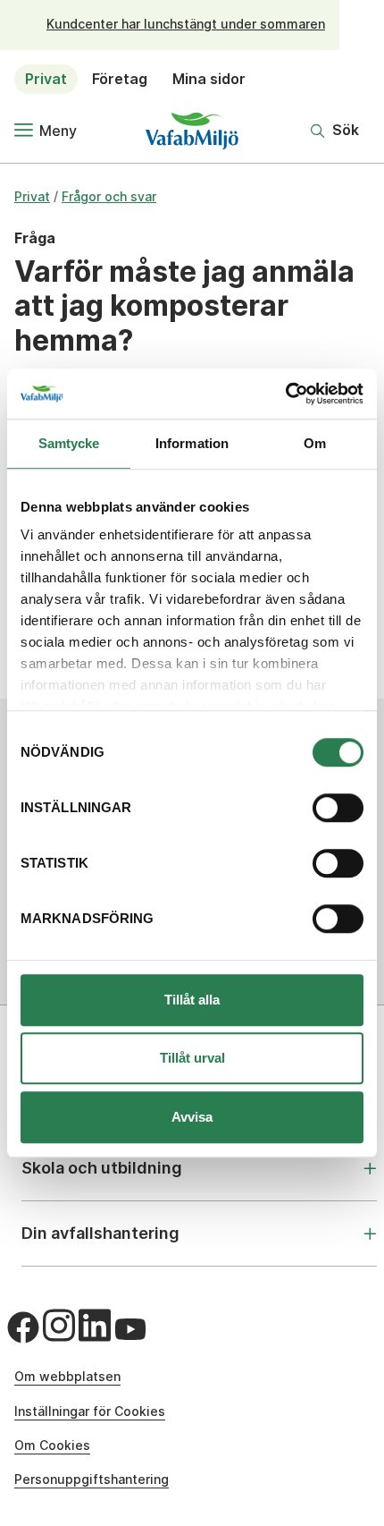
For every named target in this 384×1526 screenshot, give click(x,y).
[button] (335, 130)
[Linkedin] (95, 1326)
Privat (46, 79)
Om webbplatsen (67, 1376)
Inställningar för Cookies (89, 1411)
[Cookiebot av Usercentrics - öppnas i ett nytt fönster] (285, 393)
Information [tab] (192, 443)
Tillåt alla (192, 999)
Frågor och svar (109, 196)
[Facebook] (23, 1327)
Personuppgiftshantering (91, 1479)
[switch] (338, 807)
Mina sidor (209, 79)
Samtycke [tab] (69, 443)
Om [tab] (315, 443)
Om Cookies (52, 1445)
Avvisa (192, 1116)
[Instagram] (59, 1326)
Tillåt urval (192, 1057)
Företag (119, 79)
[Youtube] (130, 1329)
